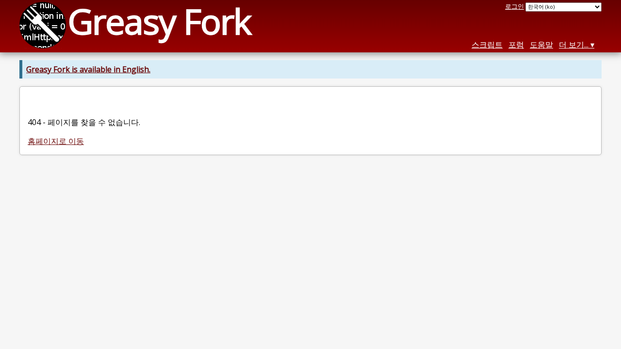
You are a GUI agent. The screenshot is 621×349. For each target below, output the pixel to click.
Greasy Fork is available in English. (88, 69)
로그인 (514, 6)
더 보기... (573, 44)
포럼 (516, 44)
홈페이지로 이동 (56, 141)
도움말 (541, 44)
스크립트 (487, 44)
